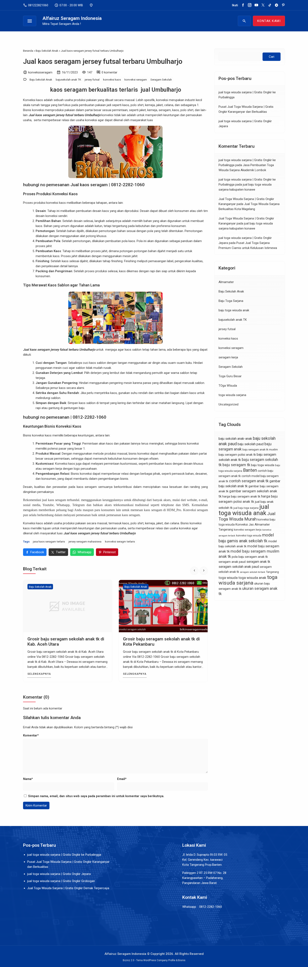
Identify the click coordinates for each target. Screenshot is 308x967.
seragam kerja (228, 357)
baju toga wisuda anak (234, 310)
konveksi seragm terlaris (120, 541)
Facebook (37, 552)
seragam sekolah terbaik (252, 572)
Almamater (226, 282)
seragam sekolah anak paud (239, 567)
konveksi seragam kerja (247, 529)
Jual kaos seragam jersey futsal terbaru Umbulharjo (102, 61)
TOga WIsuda (228, 385)
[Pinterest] (283, 5)
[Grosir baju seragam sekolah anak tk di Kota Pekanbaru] (163, 606)
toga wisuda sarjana (232, 395)
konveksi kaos (112, 79)
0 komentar (109, 72)
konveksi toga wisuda (248, 535)
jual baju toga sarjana (246, 508)
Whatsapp (84, 552)
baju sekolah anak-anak (235, 439)
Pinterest (109, 552)
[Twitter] (263, 5)
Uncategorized (228, 404)
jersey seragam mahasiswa (85, 541)
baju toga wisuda (262, 465)
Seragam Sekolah (161, 79)
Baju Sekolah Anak (41, 79)
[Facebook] (243, 5)
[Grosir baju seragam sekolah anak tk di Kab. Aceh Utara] (67, 606)
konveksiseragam (40, 72)
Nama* (28, 779)
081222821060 (35, 5)
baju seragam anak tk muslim (260, 449)
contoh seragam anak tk (249, 481)
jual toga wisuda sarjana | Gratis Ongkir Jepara (59, 874)
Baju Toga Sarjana (231, 301)
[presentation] (194, 571)
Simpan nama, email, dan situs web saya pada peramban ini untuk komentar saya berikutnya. (96, 796)
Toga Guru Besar (230, 376)
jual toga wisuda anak (244, 510)
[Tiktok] (270, 5)
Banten (250, 470)
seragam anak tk (258, 562)
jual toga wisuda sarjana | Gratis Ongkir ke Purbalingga (64, 855)
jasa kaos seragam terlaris (49, 541)
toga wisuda (228, 578)
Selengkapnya (39, 673)
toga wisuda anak (252, 578)
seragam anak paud (232, 562)
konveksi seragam (135, 79)
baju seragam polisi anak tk (237, 455)
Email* (122, 779)
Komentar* (31, 735)
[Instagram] (249, 5)
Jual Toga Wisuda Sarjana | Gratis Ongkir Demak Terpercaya (68, 888)
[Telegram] (276, 5)
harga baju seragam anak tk (241, 496)
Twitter (61, 552)
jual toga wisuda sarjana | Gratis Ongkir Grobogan (61, 881)
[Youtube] (256, 5)
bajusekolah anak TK (68, 79)
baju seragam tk (236, 465)
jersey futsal (92, 79)
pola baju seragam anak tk (250, 557)
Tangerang (272, 571)
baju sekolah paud (251, 444)
